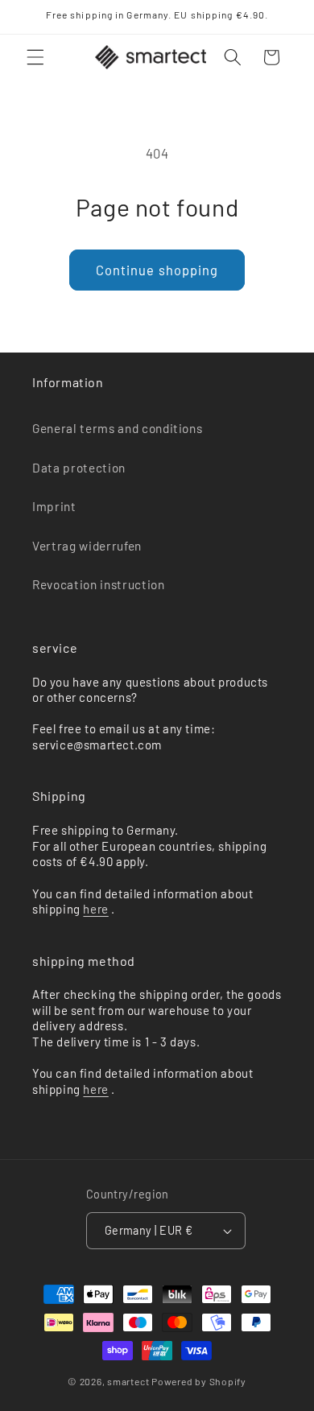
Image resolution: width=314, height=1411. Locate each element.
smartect (128, 1381)
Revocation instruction (98, 584)
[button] (35, 57)
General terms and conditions (117, 428)
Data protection (79, 467)
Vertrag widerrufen (87, 545)
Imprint (54, 506)
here (95, 908)
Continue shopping (157, 270)
